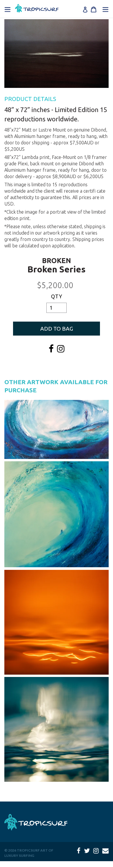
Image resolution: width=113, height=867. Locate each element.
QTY (56, 296)
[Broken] (56, 53)
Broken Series (56, 269)
